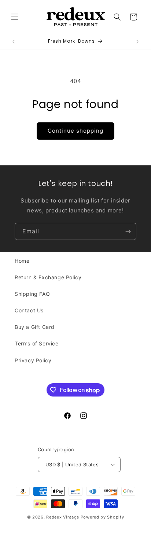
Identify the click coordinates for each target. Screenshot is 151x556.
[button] (15, 17)
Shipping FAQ (32, 294)
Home (22, 261)
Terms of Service (37, 343)
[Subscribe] (128, 231)
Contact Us (29, 310)
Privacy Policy (33, 360)
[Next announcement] (137, 41)
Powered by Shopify (102, 517)
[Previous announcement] (13, 41)
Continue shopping (75, 130)
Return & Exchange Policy (48, 277)
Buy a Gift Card (35, 327)
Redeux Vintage (62, 517)
